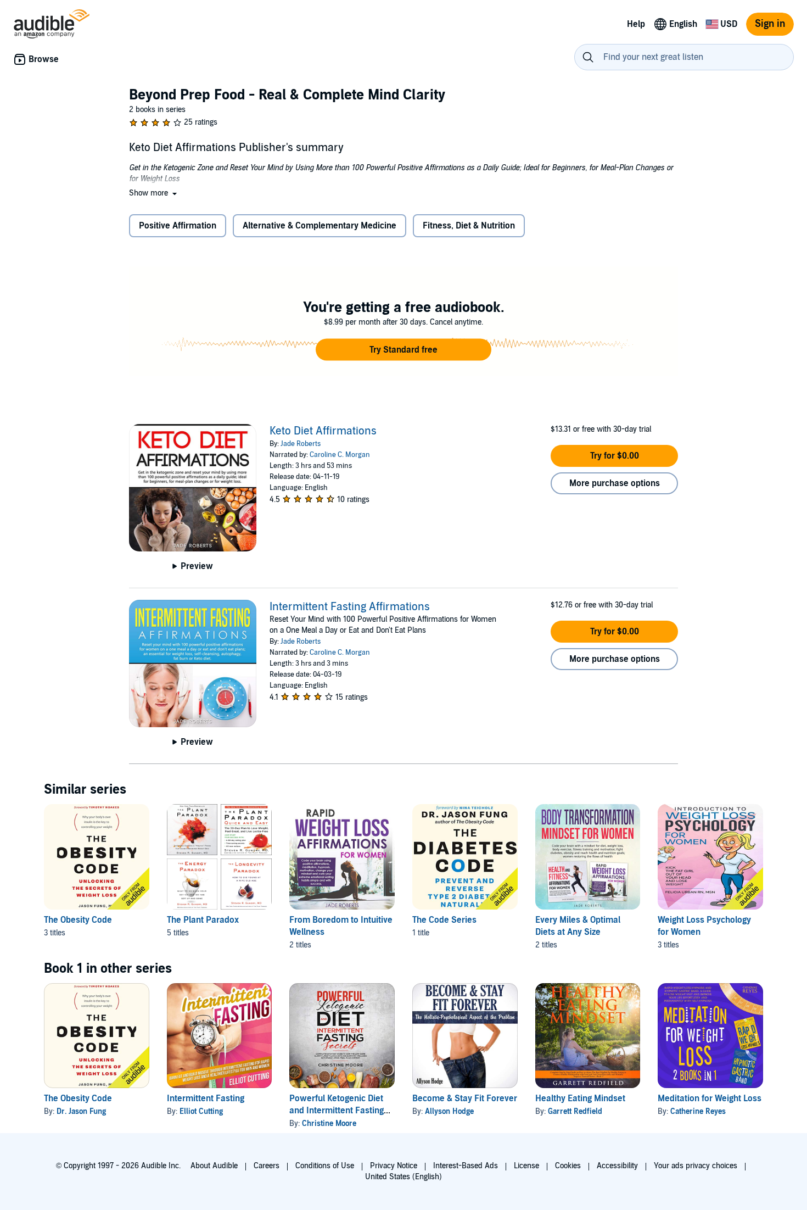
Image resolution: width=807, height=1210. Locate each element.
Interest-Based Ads (465, 1165)
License (526, 1165)
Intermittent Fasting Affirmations (350, 607)
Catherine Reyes (698, 1111)
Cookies (568, 1165)
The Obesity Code (78, 920)
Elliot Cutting (201, 1111)
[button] (154, 193)
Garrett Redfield (575, 1111)
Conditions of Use (324, 1165)
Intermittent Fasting (205, 1098)
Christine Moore (329, 1123)
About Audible (214, 1165)
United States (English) (403, 1176)
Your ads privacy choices (695, 1165)
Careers (266, 1165)
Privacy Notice (393, 1165)
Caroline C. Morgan (340, 454)
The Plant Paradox (203, 920)
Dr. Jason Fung (81, 1111)
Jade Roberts (301, 443)
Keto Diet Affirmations (323, 431)
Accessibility (617, 1165)
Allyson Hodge (449, 1111)
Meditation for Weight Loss (709, 1098)
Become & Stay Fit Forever (464, 1098)
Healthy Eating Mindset (580, 1098)
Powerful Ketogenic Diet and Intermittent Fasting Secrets (336, 1110)
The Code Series (444, 920)
